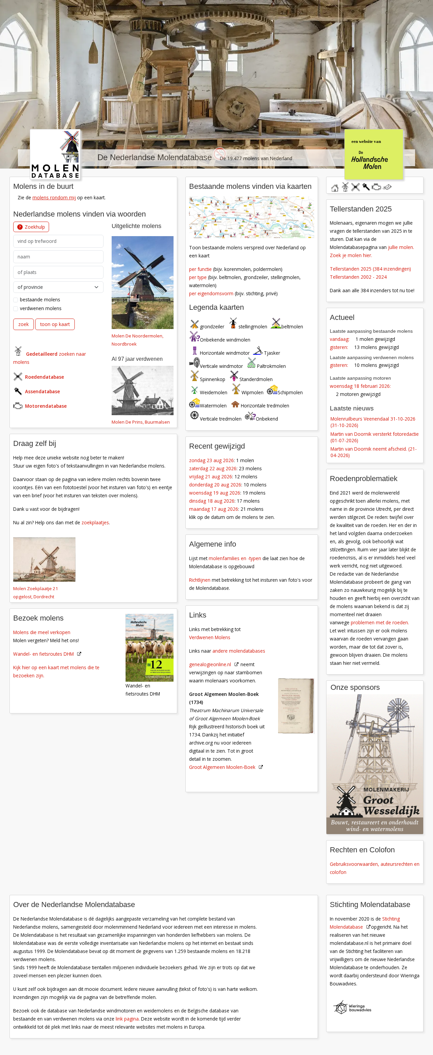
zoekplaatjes (95, 522)
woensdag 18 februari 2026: (360, 386)
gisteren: (339, 347)
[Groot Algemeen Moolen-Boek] (300, 672)
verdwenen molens (41, 308)
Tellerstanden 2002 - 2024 (358, 277)
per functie (200, 269)
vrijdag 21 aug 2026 (210, 476)
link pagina (127, 1018)
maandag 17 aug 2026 (213, 509)
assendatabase (366, 186)
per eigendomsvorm (211, 293)
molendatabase (345, 186)
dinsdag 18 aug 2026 (211, 501)
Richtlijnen (199, 580)
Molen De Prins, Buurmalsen (141, 422)
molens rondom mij (54, 197)
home (334, 186)
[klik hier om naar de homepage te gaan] (55, 153)
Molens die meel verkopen (41, 632)
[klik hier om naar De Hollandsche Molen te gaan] (373, 153)
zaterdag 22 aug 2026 (212, 468)
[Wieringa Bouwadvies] (378, 1008)
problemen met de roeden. (380, 622)
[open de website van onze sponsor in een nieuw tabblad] (374, 764)
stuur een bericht (387, 187)
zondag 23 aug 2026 (211, 460)
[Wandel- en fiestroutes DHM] (153, 647)
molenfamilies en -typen (235, 558)
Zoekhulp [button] (35, 227)
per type (198, 277)
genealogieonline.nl (210, 664)
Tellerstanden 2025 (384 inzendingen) (370, 269)
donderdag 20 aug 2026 (215, 484)
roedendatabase (355, 186)
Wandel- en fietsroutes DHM (43, 654)
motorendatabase (376, 186)
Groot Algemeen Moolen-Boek (222, 767)
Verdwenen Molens (209, 637)
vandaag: (339, 339)
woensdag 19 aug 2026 (214, 492)
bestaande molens (40, 299)
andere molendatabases (238, 651)
